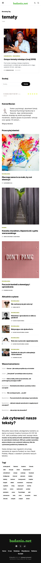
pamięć (28, 489)
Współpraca (25, 551)
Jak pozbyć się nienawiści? (18, 410)
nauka (4, 489)
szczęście (27, 495)
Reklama (34, 551)
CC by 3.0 (12, 557)
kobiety (5, 479)
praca (13, 492)
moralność (20, 482)
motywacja (29, 482)
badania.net (22, 444)
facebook (31, 473)
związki (21, 498)
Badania (16, 466)
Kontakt (20, 553)
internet (15, 476)
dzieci (18, 469)
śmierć (28, 498)
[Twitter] (20, 546)
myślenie (5, 485)
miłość (12, 482)
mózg (12, 485)
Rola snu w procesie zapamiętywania (24, 341)
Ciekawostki (8, 55)
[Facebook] (16, 546)
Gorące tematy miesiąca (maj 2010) (20, 59)
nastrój (29, 485)
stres (20, 495)
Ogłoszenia (16, 55)
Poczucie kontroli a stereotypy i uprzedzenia (24, 398)
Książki (4, 227)
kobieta (30, 476)
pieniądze (5, 492)
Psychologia (6, 173)
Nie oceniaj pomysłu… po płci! (16, 393)
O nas (10, 551)
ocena (11, 489)
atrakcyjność (6, 466)
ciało (4, 469)
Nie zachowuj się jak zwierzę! (22, 304)
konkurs (13, 479)
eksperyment (26, 469)
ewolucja (23, 473)
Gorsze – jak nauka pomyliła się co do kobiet (20, 368)
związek (13, 498)
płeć (29, 492)
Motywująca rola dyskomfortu (22, 329)
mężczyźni (21, 485)
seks (14, 495)
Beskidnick (5, 386)
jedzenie (22, 476)
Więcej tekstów (7, 124)
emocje (15, 473)
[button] (3, 3)
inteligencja (6, 476)
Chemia (31, 466)
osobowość (20, 489)
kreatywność (21, 479)
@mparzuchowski (26, 557)
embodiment (6, 473)
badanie (23, 466)
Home (4, 551)
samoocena (6, 495)
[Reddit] (24, 546)
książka (31, 479)
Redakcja (17, 551)
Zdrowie (5, 498)
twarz (35, 495)
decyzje (11, 469)
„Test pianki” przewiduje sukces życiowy (19, 373)
